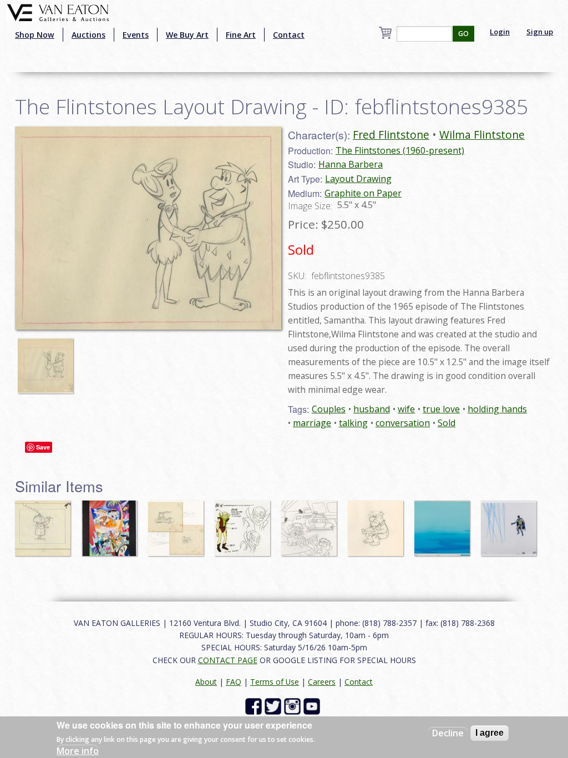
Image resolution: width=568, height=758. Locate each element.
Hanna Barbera (350, 164)
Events (136, 34)
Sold (446, 423)
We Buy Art (187, 34)
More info (78, 751)
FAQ (233, 681)
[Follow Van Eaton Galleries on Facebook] (255, 705)
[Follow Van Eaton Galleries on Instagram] (293, 705)
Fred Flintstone (391, 134)
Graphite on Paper (363, 193)
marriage (312, 423)
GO (463, 33)
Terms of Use (274, 681)
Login (500, 32)
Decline (448, 733)
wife (406, 409)
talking (353, 423)
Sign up (539, 32)
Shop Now (34, 34)
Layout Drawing (358, 179)
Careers (322, 681)
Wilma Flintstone (482, 134)
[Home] (58, 12)
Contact (289, 34)
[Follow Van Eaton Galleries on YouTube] (313, 705)
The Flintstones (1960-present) (400, 150)
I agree (489, 732)
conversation (403, 423)
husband (371, 409)
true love (441, 409)
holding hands (497, 409)
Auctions (88, 34)
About (206, 681)
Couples (329, 409)
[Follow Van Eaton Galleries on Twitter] (274, 705)
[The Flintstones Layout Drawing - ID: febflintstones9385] (148, 227)
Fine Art (241, 34)
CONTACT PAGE (227, 660)
